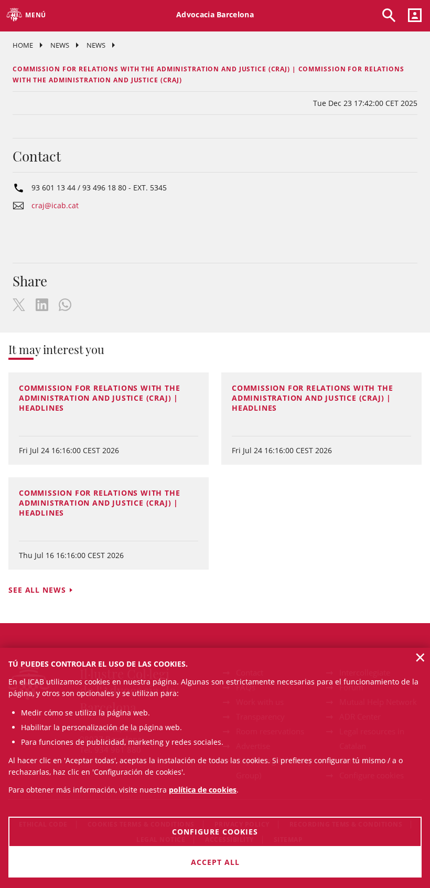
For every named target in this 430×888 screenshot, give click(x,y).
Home (23, 45)
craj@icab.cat (55, 205)
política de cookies (202, 790)
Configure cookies (215, 832)
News (59, 45)
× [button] (420, 657)
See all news (37, 590)
